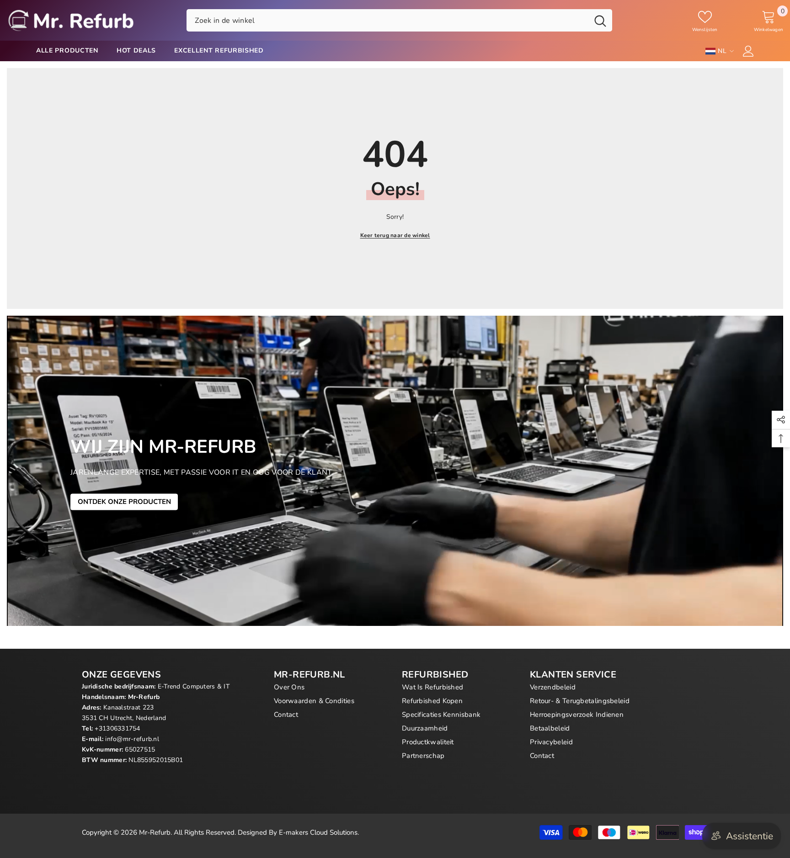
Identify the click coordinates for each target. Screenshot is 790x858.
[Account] (748, 51)
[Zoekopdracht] (399, 20)
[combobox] (387, 20)
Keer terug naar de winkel (395, 235)
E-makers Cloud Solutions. (319, 832)
